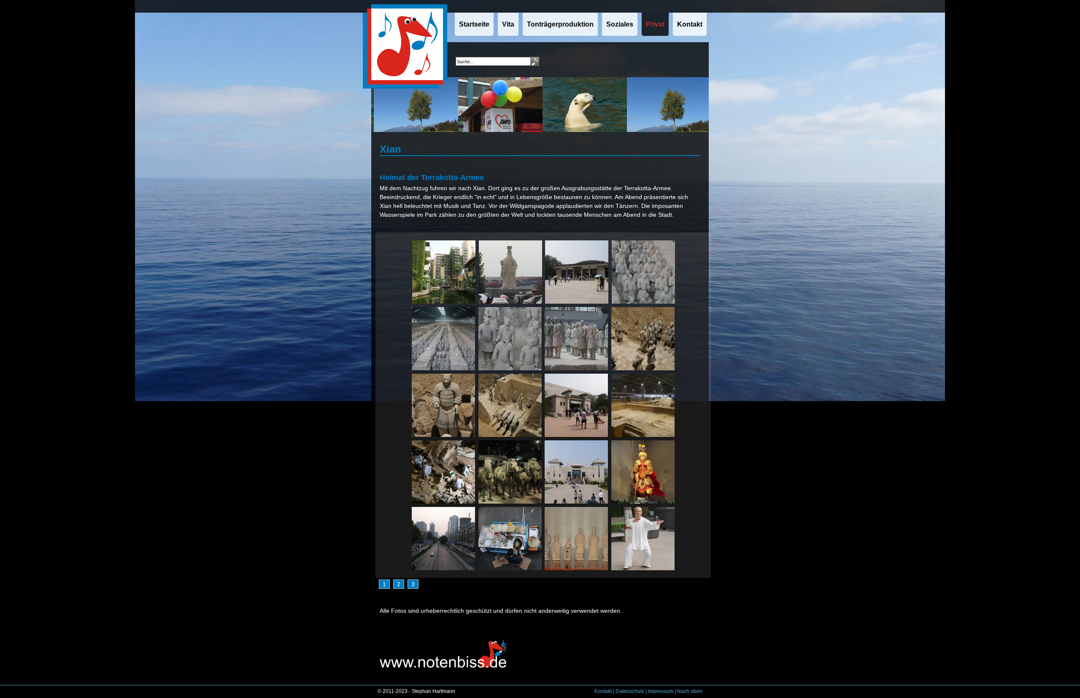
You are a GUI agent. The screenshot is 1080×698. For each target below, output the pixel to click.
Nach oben (689, 691)
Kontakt (603, 691)
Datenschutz (630, 691)
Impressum (660, 691)
